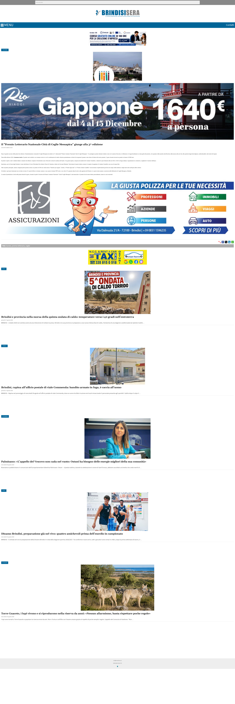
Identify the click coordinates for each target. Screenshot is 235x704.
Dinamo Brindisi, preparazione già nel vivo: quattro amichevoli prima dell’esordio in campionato (62, 533)
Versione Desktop (117, 663)
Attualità (4, 562)
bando (8, 246)
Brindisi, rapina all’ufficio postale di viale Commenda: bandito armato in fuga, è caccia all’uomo (61, 387)
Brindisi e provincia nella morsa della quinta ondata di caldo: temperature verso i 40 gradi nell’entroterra (67, 317)
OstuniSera (5, 416)
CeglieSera (4, 50)
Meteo (3, 269)
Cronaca (4, 346)
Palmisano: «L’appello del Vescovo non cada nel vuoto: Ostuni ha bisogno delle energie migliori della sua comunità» (73, 461)
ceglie (28, 246)
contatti (230, 25)
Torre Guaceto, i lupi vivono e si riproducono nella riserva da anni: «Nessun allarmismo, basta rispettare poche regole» (75, 613)
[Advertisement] (117, 334)
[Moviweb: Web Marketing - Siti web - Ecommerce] (117, 668)
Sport (3, 490)
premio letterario (18, 246)
